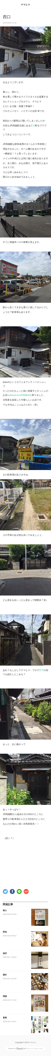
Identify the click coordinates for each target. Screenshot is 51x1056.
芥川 (33, 125)
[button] (5, 891)
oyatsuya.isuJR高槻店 (18, 395)
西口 (7, 17)
